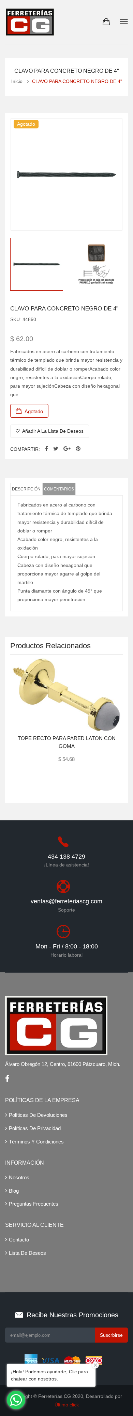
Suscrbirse (111, 1335)
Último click (67, 1404)
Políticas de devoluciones (38, 1115)
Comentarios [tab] (59, 489)
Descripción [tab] (26, 489)
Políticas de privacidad (35, 1128)
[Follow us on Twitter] (55, 449)
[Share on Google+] (67, 449)
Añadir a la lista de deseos (52, 431)
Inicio (17, 81)
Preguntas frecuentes (33, 1204)
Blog (14, 1191)
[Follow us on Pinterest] (78, 449)
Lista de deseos (27, 1253)
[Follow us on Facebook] (46, 449)
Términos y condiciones (36, 1141)
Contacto (19, 1240)
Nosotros (19, 1177)
